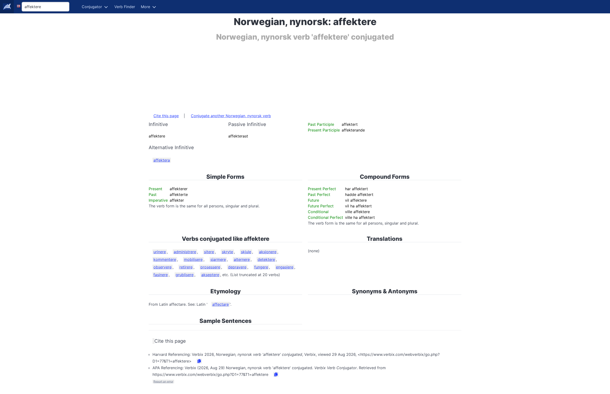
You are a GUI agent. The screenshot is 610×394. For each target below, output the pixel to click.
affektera (161, 160)
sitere (209, 251)
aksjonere (267, 251)
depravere (237, 267)
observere (162, 267)
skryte (227, 251)
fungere (261, 267)
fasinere (160, 274)
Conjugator (92, 6)
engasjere (284, 267)
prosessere (210, 267)
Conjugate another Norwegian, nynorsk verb (231, 115)
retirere (186, 267)
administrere (185, 251)
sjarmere (218, 259)
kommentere (164, 259)
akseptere (210, 274)
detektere (266, 259)
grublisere (184, 274)
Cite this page (166, 115)
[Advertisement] (292, 74)
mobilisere (193, 259)
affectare (220, 304)
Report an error (163, 381)
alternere (242, 259)
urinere (159, 251)
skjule (246, 251)
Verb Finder (124, 6)
